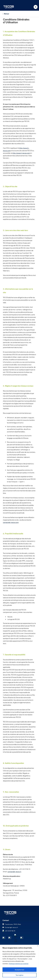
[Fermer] (37, 945)
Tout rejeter (19, 975)
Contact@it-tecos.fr (11, 927)
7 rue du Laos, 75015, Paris (13, 924)
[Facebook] (9, 937)
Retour (6, 14)
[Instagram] (21, 937)
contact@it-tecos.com (11, 522)
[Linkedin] (3, 937)
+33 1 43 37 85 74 (10, 931)
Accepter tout (19, 970)
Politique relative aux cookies (18, 963)
